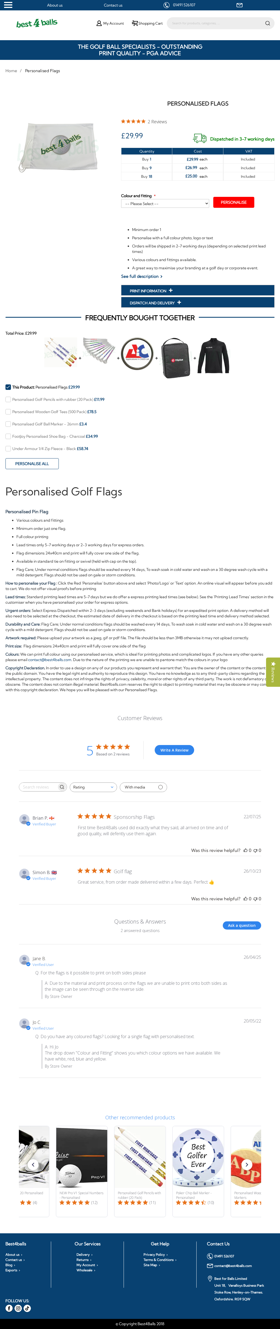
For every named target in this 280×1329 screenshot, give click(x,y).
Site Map (150, 1265)
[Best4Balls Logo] (51, 23)
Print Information (148, 291)
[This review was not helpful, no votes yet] (255, 850)
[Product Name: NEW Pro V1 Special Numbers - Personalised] (82, 1171)
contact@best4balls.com (49, 659)
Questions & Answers (140, 921)
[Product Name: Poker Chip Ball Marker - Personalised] (198, 1171)
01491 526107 (184, 4)
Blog (8, 1265)
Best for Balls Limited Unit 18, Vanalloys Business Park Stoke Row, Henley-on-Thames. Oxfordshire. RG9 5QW (239, 1289)
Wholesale (84, 1270)
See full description (140, 276)
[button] (33, 1164)
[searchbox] (38, 787)
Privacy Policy (154, 1255)
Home (11, 70)
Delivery (83, 1255)
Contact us (113, 5)
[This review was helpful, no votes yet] (245, 850)
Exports (11, 1270)
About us (55, 5)
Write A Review (174, 750)
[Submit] (268, 23)
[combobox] (221, 23)
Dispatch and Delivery (153, 303)
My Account (86, 1265)
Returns (83, 1260)
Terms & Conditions (159, 1260)
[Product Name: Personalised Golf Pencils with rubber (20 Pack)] (140, 1171)
